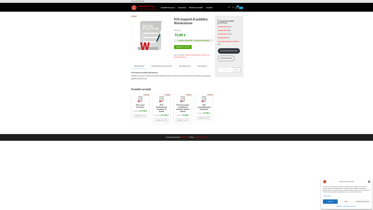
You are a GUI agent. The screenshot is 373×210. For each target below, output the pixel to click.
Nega (346, 201)
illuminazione (197, 55)
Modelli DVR (222, 31)
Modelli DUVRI (223, 27)
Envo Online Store (200, 137)
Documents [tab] (202, 66)
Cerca (236, 70)
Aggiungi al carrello (183, 47)
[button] (369, 182)
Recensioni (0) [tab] (184, 66)
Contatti (209, 8)
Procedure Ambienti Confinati (228, 41)
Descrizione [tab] (139, 66)
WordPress (184, 137)
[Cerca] (229, 7)
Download (182, 8)
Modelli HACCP (223, 34)
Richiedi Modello (226, 58)
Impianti (204, 55)
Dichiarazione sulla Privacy (349, 206)
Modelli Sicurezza (146, 6)
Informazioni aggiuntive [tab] (161, 66)
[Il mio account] (233, 7)
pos (208, 55)
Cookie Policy (339, 206)
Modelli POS (188, 55)
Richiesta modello (196, 8)
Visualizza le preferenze (362, 201)
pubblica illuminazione (180, 57)
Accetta (330, 201)
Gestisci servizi (327, 195)
